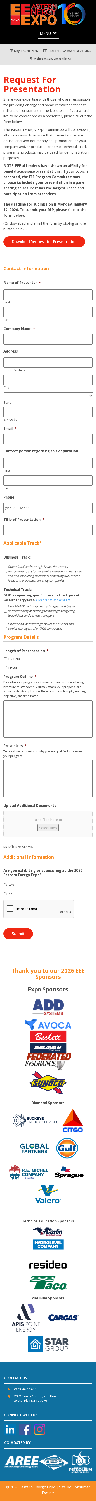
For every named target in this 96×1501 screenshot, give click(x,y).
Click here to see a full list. (53, 600)
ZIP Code (10, 420)
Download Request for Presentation (44, 241)
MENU (46, 33)
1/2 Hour (14, 659)
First (7, 302)
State (7, 403)
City (6, 387)
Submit (18, 933)
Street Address (15, 370)
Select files (48, 827)
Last (7, 320)
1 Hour (12, 667)
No (11, 894)
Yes (11, 885)
